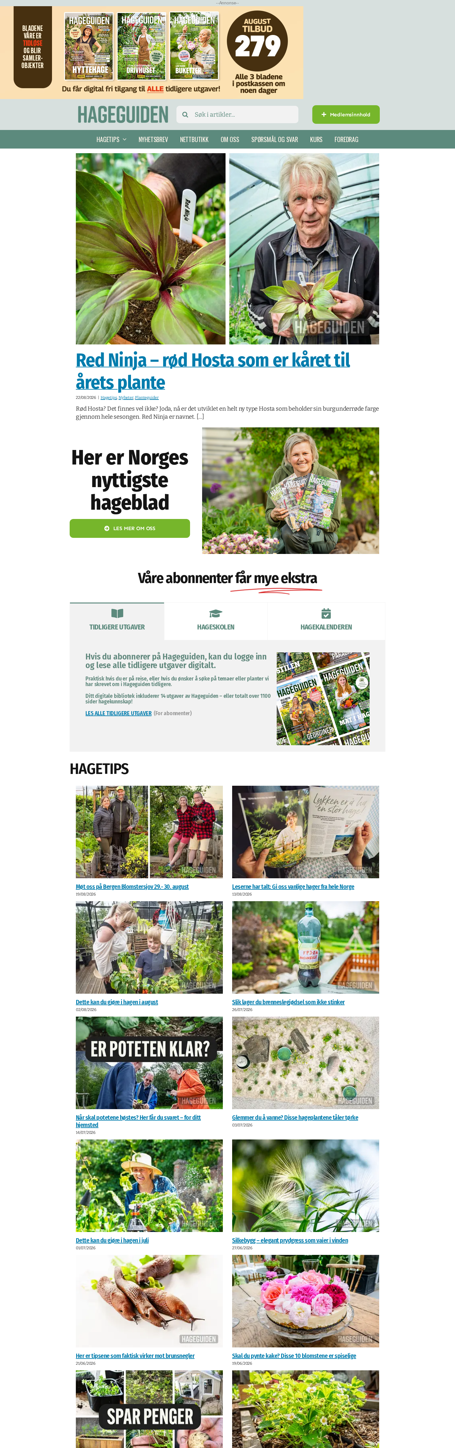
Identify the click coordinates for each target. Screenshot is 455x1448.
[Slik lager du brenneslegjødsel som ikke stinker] (305, 947)
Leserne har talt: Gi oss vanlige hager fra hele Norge (293, 886)
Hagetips (109, 397)
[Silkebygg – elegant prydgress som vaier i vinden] (305, 1185)
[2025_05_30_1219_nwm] (290, 430)
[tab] (117, 621)
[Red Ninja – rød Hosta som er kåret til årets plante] (227, 248)
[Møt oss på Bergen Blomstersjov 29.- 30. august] (149, 832)
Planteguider (147, 397)
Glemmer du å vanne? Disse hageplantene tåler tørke (295, 1117)
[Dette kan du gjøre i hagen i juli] (149, 1185)
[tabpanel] (227, 696)
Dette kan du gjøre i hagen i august (117, 1002)
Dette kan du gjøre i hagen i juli (112, 1240)
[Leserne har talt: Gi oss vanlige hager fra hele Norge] (305, 832)
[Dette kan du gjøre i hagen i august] (149, 947)
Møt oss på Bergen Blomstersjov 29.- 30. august (132, 886)
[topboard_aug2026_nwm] (151, 10)
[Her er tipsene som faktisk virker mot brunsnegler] (149, 1301)
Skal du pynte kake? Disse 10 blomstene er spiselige (294, 1355)
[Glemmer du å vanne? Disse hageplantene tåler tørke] (305, 1063)
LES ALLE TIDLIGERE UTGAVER (118, 713)
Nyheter (126, 397)
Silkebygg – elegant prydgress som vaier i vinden (290, 1240)
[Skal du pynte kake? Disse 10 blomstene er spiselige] (305, 1301)
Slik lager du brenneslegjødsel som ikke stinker (288, 1002)
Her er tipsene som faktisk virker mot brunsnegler (135, 1355)
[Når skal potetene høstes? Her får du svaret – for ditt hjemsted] (149, 1063)
